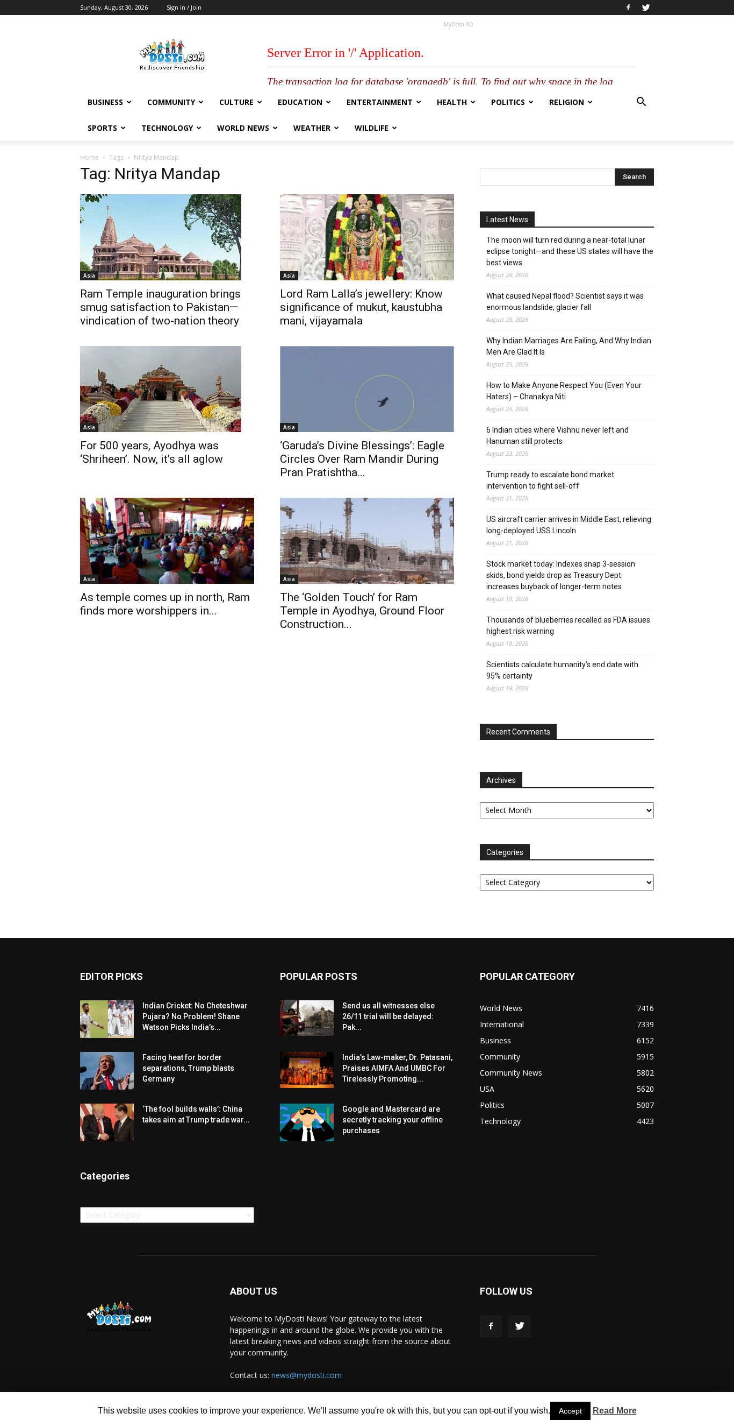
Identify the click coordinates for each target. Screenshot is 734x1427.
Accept (570, 1411)
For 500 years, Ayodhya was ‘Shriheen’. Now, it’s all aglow (151, 452)
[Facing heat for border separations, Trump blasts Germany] (107, 1071)
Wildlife (371, 128)
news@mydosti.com (306, 1375)
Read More (615, 1410)
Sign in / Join (184, 7)
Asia (89, 275)
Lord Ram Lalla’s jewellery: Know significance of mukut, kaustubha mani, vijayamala (361, 307)
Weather (311, 128)
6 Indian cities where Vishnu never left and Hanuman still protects (557, 436)
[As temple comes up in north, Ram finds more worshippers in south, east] (167, 541)
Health (452, 102)
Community (171, 102)
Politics (508, 102)
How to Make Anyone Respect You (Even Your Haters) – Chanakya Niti (564, 391)
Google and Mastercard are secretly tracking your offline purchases (392, 1120)
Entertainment (380, 102)
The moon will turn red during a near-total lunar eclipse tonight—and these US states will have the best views (569, 251)
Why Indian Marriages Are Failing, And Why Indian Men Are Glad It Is (568, 346)
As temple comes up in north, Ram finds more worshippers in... (165, 604)
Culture (236, 102)
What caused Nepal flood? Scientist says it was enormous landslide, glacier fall (565, 302)
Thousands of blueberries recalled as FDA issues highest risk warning (568, 625)
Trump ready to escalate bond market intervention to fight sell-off (550, 480)
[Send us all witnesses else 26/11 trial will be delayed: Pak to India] (307, 1018)
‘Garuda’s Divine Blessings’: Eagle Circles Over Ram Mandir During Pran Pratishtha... (362, 459)
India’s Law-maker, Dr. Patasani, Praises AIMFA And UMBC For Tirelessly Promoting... (397, 1068)
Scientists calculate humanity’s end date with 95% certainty (562, 670)
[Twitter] (646, 7)
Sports (102, 128)
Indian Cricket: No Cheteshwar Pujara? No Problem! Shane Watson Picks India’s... (195, 1016)
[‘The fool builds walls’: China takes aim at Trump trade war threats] (107, 1122)
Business (105, 102)
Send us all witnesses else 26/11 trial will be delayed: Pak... (388, 1016)
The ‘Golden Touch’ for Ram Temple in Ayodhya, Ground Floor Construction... (362, 611)
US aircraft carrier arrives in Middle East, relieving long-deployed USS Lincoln (568, 525)
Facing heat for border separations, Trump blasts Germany (188, 1068)
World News (243, 128)
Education (300, 102)
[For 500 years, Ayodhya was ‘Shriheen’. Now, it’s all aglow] (167, 389)
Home (89, 157)
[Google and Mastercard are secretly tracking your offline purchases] (307, 1122)
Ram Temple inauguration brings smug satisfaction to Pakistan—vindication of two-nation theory (160, 307)
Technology (167, 128)
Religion (566, 102)
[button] (641, 103)
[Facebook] (628, 7)
